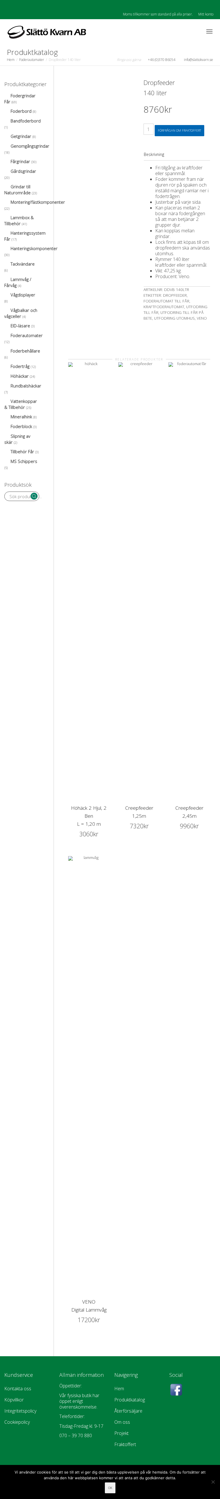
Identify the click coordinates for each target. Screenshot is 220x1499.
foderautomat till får (166, 301)
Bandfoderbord (26, 121)
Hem (11, 59)
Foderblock (21, 426)
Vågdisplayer (23, 295)
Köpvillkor (14, 1400)
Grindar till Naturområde (17, 189)
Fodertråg (20, 366)
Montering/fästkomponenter (38, 202)
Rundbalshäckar (26, 386)
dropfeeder (175, 295)
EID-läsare (20, 325)
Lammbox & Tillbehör (19, 220)
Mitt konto (205, 14)
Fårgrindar (20, 161)
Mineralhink (21, 416)
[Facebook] (9, 4)
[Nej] (213, 1482)
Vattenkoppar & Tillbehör (20, 404)
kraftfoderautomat (164, 306)
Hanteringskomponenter (34, 248)
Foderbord (21, 111)
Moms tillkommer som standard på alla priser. (158, 14)
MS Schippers (24, 461)
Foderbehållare (25, 351)
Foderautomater (31, 59)
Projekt (121, 1433)
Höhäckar (20, 376)
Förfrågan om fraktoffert (179, 130)
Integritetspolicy (20, 1411)
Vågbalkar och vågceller (20, 313)
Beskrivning (154, 154)
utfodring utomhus (174, 318)
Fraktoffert (125, 1444)
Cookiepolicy (17, 1422)
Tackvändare (23, 264)
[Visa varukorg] (194, 30)
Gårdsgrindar (23, 171)
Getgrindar (21, 136)
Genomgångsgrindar (30, 146)
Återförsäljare (128, 1411)
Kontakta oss (17, 1388)
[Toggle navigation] (209, 31)
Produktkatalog (129, 1400)
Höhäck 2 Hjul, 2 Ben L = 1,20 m (89, 815)
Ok (110, 1488)
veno (202, 318)
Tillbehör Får (22, 451)
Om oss (122, 1422)
